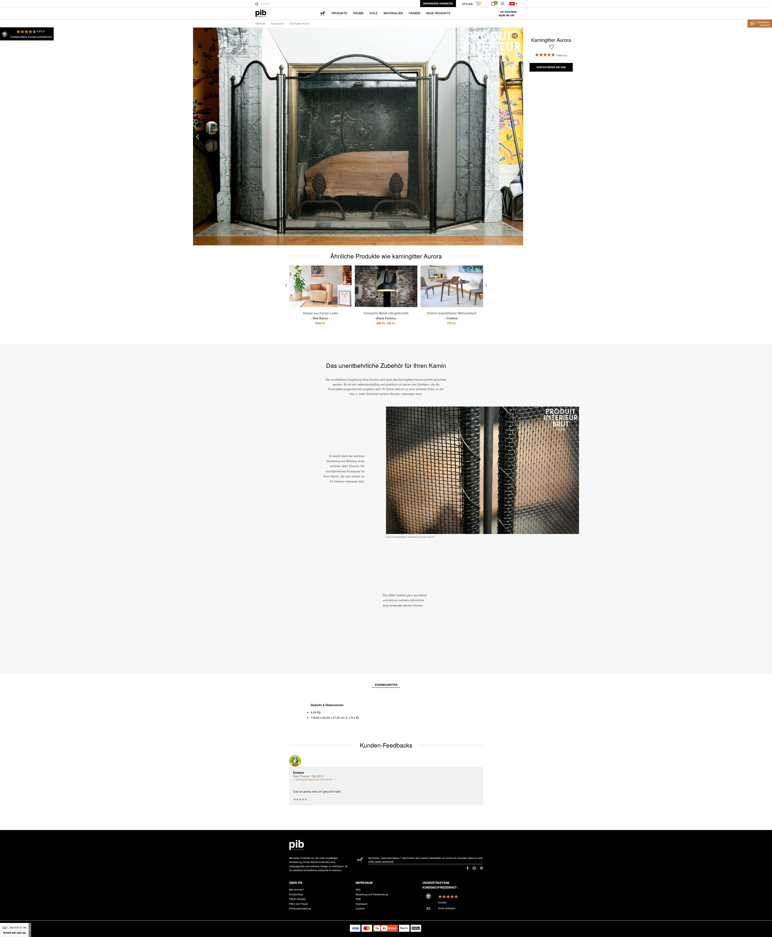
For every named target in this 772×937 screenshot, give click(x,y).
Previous (197, 136)
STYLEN (467, 4)
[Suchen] (256, 4)
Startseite (260, 23)
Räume (358, 13)
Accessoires (277, 23)
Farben (414, 13)
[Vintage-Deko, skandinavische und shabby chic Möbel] (264, 13)
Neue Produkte (438, 13)
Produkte (339, 13)
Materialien (393, 13)
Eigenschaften (386, 685)
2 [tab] (211, 145)
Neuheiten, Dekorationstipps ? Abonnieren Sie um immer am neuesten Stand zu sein (425, 858)
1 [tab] (211, 127)
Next (518, 136)
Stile (374, 13)
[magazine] (323, 13)
